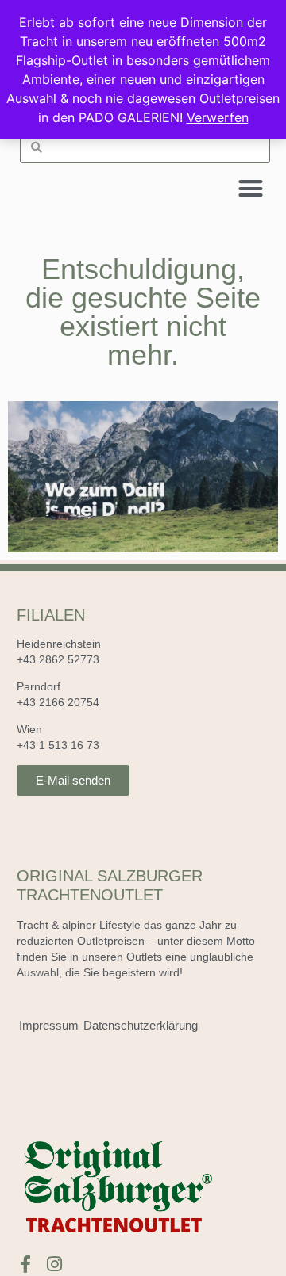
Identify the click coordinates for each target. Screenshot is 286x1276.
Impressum (49, 1025)
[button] (251, 188)
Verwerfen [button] (218, 117)
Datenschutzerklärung (140, 1025)
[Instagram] (55, 1264)
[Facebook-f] (25, 1264)
